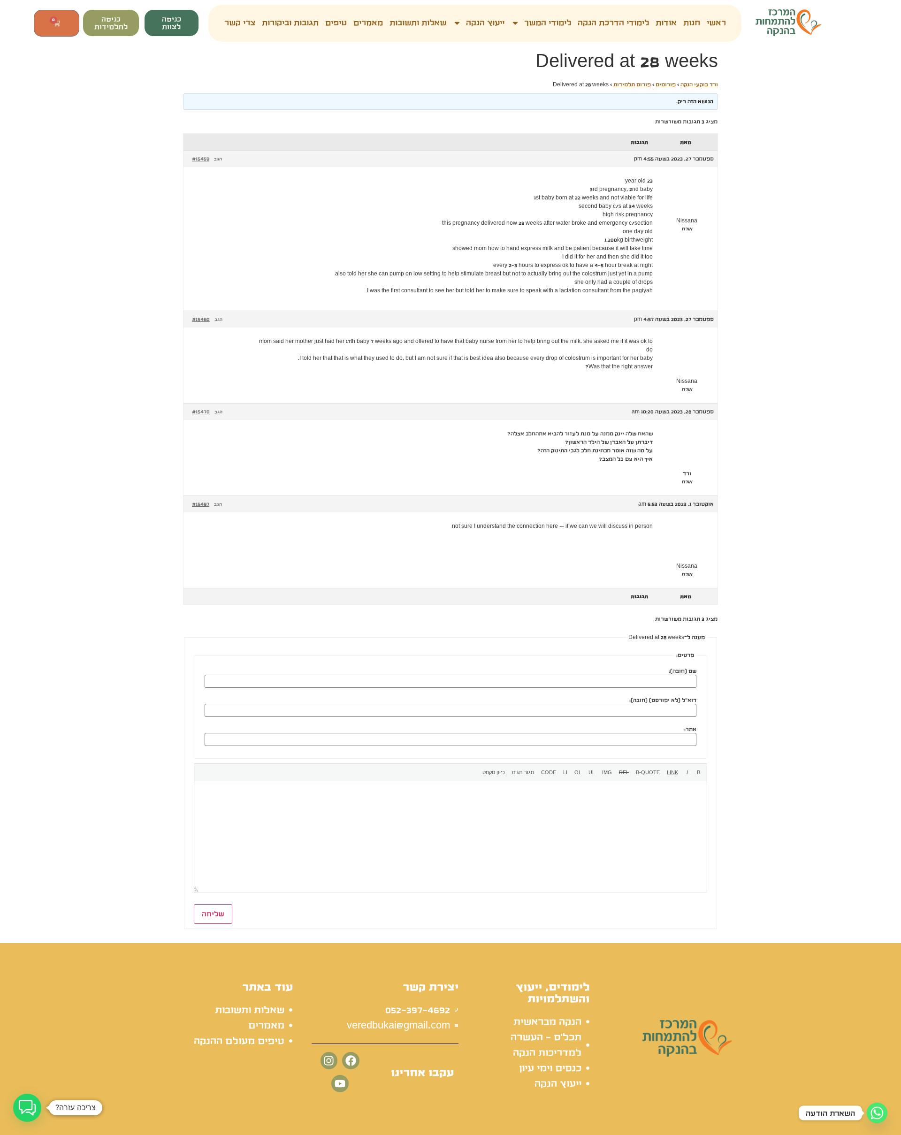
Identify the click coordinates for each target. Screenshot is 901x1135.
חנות (691, 23)
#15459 (200, 158)
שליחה (213, 914)
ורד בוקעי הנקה (699, 84)
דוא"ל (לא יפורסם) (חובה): (662, 700)
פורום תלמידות (632, 84)
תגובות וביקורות (290, 23)
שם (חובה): (682, 671)
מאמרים (368, 23)
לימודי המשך (547, 23)
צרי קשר (239, 23)
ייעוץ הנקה (485, 23)
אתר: (690, 729)
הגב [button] (218, 159)
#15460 (201, 319)
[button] (27, 1108)
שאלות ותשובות (417, 23)
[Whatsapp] (877, 1113)
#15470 (201, 411)
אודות (666, 23)
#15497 (200, 504)
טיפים (336, 23)
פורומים (666, 84)
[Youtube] (340, 1083)
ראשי (716, 23)
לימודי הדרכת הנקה (613, 23)
